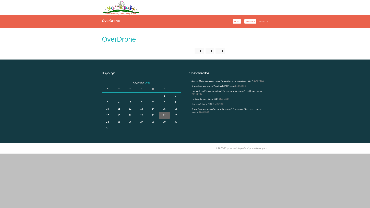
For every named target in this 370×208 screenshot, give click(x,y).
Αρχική (236, 21)
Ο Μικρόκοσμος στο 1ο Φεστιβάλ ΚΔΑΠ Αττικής (213, 86)
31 (201, 51)
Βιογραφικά (250, 21)
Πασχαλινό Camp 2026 (202, 104)
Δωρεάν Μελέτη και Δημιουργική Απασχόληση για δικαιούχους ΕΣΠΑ (222, 81)
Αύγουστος (141, 82)
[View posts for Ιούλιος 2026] (105, 82)
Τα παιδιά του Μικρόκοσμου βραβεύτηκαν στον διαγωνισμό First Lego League (227, 91)
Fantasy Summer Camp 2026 (205, 99)
